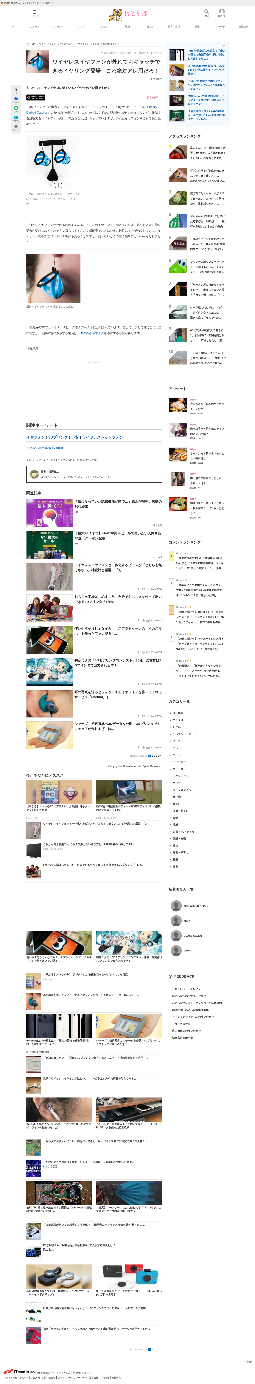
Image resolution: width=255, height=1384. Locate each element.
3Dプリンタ (58, 437)
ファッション (181, 775)
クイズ (81, 26)
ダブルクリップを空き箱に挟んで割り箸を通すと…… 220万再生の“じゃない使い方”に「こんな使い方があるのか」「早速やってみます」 (208, 180)
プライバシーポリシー (69, 1377)
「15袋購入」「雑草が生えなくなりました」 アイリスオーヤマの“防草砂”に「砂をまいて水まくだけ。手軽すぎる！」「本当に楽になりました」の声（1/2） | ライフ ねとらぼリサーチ (200, 676)
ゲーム (177, 754)
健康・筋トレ (181, 810)
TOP (11, 26)
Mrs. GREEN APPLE (196, 905)
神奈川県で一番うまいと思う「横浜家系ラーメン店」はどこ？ (207, 508)
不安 (75, 437)
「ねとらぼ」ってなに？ (185, 988)
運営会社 (94, 1377)
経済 (175, 859)
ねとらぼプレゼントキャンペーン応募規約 (195, 1002)
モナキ (188, 950)
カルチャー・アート (184, 734)
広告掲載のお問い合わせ (185, 1030)
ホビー (177, 782)
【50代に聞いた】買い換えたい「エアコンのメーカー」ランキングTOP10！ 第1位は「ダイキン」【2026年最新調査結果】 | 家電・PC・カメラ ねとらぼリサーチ (200, 622)
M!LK (187, 920)
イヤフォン (35, 437)
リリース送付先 (179, 1023)
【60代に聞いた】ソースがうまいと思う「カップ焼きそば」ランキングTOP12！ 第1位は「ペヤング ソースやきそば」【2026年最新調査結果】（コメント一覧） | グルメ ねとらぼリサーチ (201, 649)
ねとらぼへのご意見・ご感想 (187, 995)
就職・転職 (179, 838)
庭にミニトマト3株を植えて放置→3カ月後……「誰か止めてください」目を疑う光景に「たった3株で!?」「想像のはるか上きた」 (208, 158)
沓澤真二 (157, 79)
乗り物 (177, 796)
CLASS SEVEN (193, 935)
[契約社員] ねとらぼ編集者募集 (189, 1009)
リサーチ (220, 26)
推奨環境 (116, 1377)
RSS (85, 1377)
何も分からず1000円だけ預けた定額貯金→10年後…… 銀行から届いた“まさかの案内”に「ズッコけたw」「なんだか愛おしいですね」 (207, 226)
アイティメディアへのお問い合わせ (191, 1016)
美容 (175, 866)
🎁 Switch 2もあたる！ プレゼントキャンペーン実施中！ (27, 3)
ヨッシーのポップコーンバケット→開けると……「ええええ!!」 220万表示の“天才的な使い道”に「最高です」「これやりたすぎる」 (208, 272)
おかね (177, 726)
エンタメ (58, 26)
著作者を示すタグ (92, 333)
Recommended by (138, 756)
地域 (127, 26)
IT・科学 (178, 713)
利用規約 (248, 1361)
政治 (175, 845)
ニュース (35, 26)
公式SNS (24, 1377)
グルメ (104, 26)
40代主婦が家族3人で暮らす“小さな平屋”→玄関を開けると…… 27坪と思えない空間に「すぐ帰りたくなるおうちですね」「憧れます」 (207, 340)
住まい (150, 26)
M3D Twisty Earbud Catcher (46, 447)
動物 (197, 26)
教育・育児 (174, 26)
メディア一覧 (11, 1377)
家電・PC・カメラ (184, 831)
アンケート (177, 389)
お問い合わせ (49, 1377)
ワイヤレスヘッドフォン (102, 437)
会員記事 (243, 26)
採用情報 (105, 1377)
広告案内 (35, 1377)
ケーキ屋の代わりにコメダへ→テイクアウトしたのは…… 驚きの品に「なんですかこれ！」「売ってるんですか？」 (208, 317)
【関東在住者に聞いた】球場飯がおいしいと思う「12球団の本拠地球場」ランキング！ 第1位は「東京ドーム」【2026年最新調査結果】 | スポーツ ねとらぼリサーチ (200, 568)
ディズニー (179, 761)
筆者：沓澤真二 (50, 471)
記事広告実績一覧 (181, 1037)
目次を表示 (152, 97)
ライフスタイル (182, 789)
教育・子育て (181, 852)
